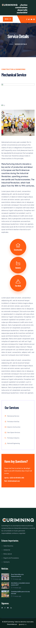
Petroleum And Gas (13, 421)
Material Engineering (13, 443)
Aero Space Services (13, 432)
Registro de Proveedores (11, 558)
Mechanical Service (13, 416)
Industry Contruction (13, 427)
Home (11, 44)
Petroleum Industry (13, 438)
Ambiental (7, 549)
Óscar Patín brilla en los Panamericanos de (17, 575)
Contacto (7, 562)
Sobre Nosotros (8, 546)
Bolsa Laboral (8, 553)
